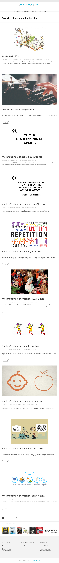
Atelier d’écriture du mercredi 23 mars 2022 (23, 496)
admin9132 (12, 59)
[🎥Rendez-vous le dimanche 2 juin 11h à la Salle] (19, 530)
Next (13, 518)
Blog (44, 59)
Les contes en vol (10, 56)
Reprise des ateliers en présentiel (18, 109)
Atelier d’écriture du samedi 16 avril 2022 (22, 157)
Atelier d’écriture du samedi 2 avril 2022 (21, 346)
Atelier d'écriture (39, 59)
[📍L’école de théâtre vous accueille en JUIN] (33, 530)
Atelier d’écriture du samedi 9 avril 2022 (21, 251)
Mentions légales (36, 560)
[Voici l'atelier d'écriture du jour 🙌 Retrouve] (46, 530)
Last (16, 517)
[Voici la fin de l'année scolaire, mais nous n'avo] (12, 530)
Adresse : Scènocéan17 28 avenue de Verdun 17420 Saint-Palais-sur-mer (7, 547)
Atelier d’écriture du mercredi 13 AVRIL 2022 (23, 204)
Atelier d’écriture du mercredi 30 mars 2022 (23, 401)
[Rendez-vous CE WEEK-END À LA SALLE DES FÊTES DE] (39, 530)
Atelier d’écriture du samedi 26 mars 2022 (22, 448)
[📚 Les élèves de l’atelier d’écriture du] (26, 530)
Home (4, 14)
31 (11, 517)
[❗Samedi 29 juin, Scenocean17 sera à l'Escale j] (5, 530)
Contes (47, 59)
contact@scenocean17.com (8, 550)
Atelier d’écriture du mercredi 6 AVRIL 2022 (23, 299)
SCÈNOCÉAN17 (29, 4)
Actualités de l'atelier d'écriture (28, 59)
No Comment (18, 59)
